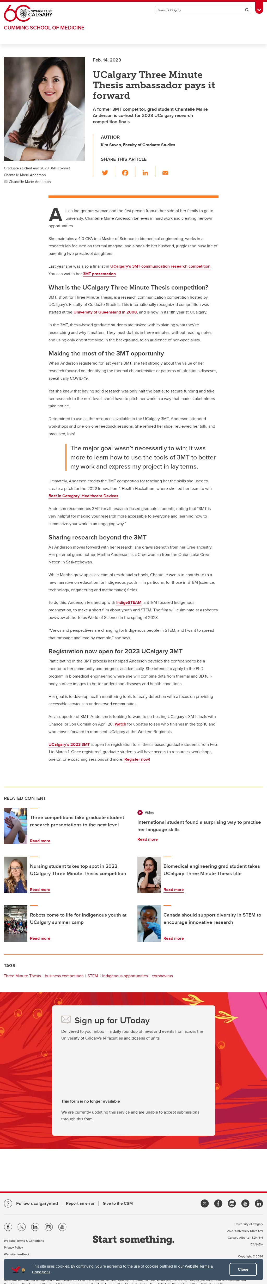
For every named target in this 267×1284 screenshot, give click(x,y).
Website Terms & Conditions (24, 1240)
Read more (40, 841)
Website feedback (16, 1254)
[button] (108, 172)
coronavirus (162, 976)
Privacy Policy (13, 1247)
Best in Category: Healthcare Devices (83, 496)
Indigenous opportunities (125, 976)
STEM (93, 976)
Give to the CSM (118, 1203)
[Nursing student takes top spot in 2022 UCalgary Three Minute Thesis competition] (15, 875)
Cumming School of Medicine (44, 27)
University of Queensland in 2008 (105, 312)
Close (243, 1269)
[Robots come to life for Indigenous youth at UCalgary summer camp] (15, 923)
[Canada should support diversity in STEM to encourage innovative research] (149, 923)
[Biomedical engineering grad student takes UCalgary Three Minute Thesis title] (149, 875)
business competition (64, 976)
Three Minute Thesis (22, 976)
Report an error (80, 1203)
